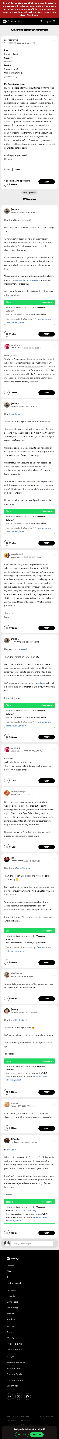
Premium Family (14, 1374)
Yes (34, 1434)
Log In (47, 21)
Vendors (11, 1318)
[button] (54, 41)
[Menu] (54, 21)
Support (11, 1332)
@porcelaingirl (19, 649)
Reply (47, 181)
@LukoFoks (14, 414)
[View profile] (7, 210)
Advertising (12, 1307)
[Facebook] (27, 1396)
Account (16, 169)
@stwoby (11, 1149)
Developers (12, 1301)
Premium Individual (16, 1362)
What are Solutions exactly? (26, 1210)
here (21, 264)
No (24, 1434)
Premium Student (15, 1379)
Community (15, 21)
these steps (36, 12)
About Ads (10, 1425)
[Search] (41, 21)
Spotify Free (12, 1385)
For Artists (11, 1296)
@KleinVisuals (21, 1020)
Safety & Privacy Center (21, 1416)
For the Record (14, 1282)
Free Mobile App (15, 1343)
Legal (9, 1416)
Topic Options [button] (29, 192)
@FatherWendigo (22, 868)
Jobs (9, 1277)
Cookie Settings (24, 1420)
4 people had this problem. (17, 180)
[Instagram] (10, 1396)
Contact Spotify (14, 1349)
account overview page (27, 279)
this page (45, 485)
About (10, 1271)
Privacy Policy (11, 1420)
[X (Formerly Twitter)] (18, 1396)
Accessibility (20, 1425)
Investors (11, 1313)
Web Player (12, 1337)
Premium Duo (13, 1368)
